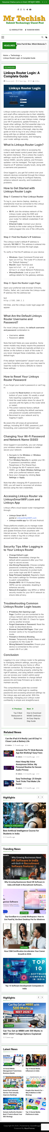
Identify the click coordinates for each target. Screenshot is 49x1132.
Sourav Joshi (10, 81)
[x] (24, 9)
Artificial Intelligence (14, 826)
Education (10, 1026)
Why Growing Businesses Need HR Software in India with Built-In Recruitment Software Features (24, 885)
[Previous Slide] (42, 2)
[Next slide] (46, 2)
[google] (27, 9)
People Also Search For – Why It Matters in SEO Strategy (35, 1092)
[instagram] (20, 9)
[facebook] (18, 9)
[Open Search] (42, 37)
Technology (9, 67)
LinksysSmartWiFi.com (26, 518)
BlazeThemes (29, 1128)
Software (24, 878)
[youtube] (30, 9)
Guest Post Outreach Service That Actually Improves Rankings (10, 1092)
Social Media (9, 1064)
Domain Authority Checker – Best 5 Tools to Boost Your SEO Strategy (13, 1114)
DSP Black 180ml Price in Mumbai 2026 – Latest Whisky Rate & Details (22, 2)
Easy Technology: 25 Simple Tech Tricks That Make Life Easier (28, 781)
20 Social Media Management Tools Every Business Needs (12, 1071)
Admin (9, 745)
